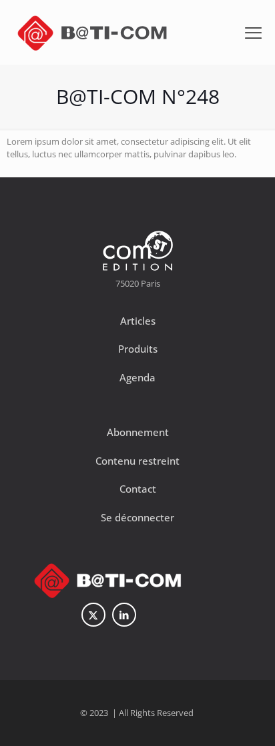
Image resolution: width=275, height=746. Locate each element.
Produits (138, 348)
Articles (138, 320)
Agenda (137, 377)
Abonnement (138, 432)
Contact (137, 488)
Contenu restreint (137, 460)
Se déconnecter (137, 517)
